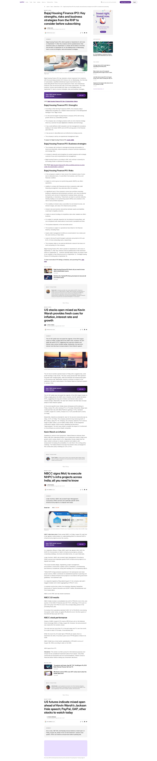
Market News (56, 6)
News (52, 6)
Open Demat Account (125, 2)
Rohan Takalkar (51, 324)
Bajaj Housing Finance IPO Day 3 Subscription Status (62, 101)
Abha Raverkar (51, 484)
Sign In (134, 2)
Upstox (48, 6)
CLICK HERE (70, 140)
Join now (81, 95)
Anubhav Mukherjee (52, 716)
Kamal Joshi (50, 28)
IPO (61, 6)
